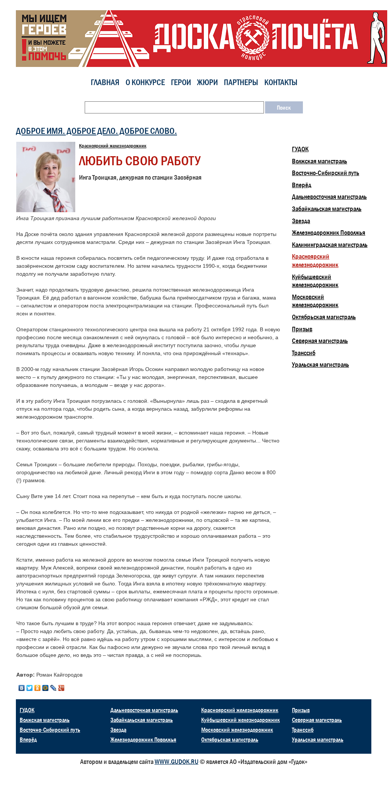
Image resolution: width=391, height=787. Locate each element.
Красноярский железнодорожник (112, 146)
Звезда (301, 221)
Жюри (207, 82)
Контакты (281, 82)
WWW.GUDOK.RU (177, 761)
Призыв (302, 329)
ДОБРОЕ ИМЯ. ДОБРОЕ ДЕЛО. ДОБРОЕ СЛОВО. (96, 131)
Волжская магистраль (319, 161)
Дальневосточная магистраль (329, 196)
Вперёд (301, 185)
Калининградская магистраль (330, 244)
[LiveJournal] (53, 688)
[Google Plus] (61, 688)
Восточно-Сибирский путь (325, 173)
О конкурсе (145, 82)
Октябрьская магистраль (324, 317)
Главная (105, 82)
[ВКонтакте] (22, 688)
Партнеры (241, 82)
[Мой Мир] (46, 688)
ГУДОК (300, 149)
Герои (181, 82)
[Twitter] (30, 688)
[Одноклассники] (38, 688)
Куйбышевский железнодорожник (315, 281)
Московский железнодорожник (315, 301)
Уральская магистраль (320, 364)
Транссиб (303, 353)
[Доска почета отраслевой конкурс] (203, 38)
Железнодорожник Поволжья (328, 232)
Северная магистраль (320, 341)
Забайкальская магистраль (327, 209)
